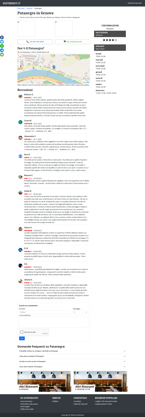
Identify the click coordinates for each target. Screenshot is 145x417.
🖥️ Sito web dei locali (73, 42)
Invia (21, 338)
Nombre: (22, 309)
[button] (54, 67)
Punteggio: (76, 309)
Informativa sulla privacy (29, 404)
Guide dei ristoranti (134, 3)
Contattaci (77, 401)
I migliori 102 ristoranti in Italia (106, 401)
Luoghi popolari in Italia (103, 404)
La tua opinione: (25, 315)
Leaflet (87, 82)
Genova (29, 8)
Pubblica (55, 401)
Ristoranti (20, 8)
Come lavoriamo (26, 401)
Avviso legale (25, 407)
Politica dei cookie (27, 409)
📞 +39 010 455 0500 (35, 42)
